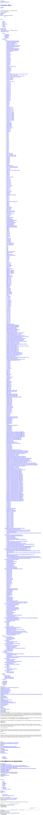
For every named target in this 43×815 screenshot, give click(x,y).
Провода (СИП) (7, 621)
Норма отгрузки (9, 644)
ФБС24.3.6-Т (9, 283)
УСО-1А (8, 231)
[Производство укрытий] (5, 689)
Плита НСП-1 (9, 207)
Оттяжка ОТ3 (9, 582)
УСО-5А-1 (8, 236)
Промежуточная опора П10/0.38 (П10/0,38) (14, 337)
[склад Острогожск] (4, 703)
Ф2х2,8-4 (8, 193)
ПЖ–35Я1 (8, 387)
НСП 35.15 (9, 209)
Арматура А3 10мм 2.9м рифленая (13, 41)
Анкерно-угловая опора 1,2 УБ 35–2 (13, 343)
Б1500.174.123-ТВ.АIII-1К (11, 508)
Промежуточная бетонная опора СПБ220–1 (14, 492)
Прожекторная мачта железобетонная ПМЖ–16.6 (15, 431)
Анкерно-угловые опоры (11, 610)
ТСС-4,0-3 (8, 313)
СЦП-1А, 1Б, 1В (10, 127)
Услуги (4, 635)
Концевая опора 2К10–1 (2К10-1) (13, 455)
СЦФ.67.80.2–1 (9, 426)
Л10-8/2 (8, 256)
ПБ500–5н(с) (9, 385)
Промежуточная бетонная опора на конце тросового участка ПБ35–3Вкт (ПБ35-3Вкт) (22, 464)
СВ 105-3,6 (9, 58)
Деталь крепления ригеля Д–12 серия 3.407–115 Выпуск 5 (17, 601)
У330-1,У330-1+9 (10, 78)
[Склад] (1, 706)
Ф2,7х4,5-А (9, 184)
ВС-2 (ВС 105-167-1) (10, 243)
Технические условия (6, 789)
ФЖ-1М (8, 274)
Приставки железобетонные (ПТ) (13, 538)
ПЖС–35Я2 (9, 388)
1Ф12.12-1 (8, 269)
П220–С (8, 379)
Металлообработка (10, 642)
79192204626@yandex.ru (4, 1)
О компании (7, 34)
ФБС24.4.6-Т (9, 284)
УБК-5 (8, 253)
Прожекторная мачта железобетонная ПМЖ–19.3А (16, 434)
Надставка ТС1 (9, 408)
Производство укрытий (11, 659)
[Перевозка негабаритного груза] (6, 701)
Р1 (7, 245)
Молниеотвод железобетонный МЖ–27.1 (14, 438)
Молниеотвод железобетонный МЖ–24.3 (14, 437)
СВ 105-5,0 (9, 59)
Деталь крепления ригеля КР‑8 (12, 600)
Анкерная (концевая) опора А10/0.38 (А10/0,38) (15, 339)
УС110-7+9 (9, 214)
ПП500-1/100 (9, 218)
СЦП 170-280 (9, 124)
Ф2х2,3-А (8, 190)
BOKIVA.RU (15, 798)
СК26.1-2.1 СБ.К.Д (10, 520)
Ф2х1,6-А (8, 187)
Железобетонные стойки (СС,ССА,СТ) (14, 529)
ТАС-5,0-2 (8, 323)
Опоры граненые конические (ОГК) (13, 619)
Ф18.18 (8, 164)
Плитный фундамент (10, 637)
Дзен (3, 786)
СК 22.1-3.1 (9, 84)
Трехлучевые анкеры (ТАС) (12, 531)
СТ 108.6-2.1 (9, 305)
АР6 (7, 248)
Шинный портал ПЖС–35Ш (12, 390)
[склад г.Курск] (3, 705)
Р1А (7, 246)
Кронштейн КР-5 (10, 597)
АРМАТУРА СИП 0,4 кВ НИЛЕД (13, 325)
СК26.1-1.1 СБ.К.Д (10, 519)
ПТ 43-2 (8, 103)
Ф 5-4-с (8, 144)
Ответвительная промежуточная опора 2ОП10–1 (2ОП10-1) (17, 450)
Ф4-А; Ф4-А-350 (10, 154)
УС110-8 (8, 216)
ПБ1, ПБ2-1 (9, 212)
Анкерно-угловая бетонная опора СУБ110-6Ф (15, 488)
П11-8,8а (8, 263)
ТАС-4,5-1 (8, 322)
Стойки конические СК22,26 (12, 668)
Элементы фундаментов (11, 634)
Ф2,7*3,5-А (9, 181)
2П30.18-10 (9, 290)
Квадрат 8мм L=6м (10, 47)
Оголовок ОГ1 (9, 409)
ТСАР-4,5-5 (9, 504)
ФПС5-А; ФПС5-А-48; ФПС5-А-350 (13, 170)
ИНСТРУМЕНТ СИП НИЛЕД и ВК (13, 329)
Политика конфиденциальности (6, 799)
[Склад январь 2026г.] (4, 697)
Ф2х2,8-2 (8, 192)
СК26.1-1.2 (9, 96)
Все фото (2, 707)
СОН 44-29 (9, 240)
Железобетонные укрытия (11, 194)
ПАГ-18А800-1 (9, 292)
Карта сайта (14, 799)
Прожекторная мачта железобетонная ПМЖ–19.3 (15, 433)
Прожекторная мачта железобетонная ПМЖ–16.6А (16, 432)
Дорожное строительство (11, 630)
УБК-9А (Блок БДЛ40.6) (11, 255)
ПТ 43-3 (8, 104)
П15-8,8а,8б (9, 264)
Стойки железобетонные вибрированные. (14, 661)
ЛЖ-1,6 (8, 202)
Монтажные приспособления (12, 226)
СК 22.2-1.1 (9, 87)
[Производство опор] (4, 693)
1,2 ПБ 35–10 (9, 368)
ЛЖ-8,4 (8, 206)
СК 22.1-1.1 (9, 82)
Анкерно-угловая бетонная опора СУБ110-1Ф (15, 481)
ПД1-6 (8, 294)
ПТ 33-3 (8, 101)
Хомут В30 (9, 413)
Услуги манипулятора (8, 650)
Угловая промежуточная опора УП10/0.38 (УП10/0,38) (16, 338)
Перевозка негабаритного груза (8, 795)
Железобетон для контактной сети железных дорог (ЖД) (15, 528)
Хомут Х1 (8, 412)
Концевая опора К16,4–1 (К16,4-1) (13, 467)
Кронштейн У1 (9, 420)
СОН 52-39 (9, 241)
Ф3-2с (8, 137)
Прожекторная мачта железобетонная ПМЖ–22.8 (15, 435)
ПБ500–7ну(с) (9, 386)
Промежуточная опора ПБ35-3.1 (12, 348)
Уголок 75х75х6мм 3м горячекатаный (13, 45)
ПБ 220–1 (8, 371)
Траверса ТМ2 (9, 403)
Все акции (2, 744)
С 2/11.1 (8, 298)
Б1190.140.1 (9, 507)
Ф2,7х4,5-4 (9, 183)
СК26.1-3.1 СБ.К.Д (10, 521)
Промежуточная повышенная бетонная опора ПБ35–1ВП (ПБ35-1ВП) (19, 458)
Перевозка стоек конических (12, 646)
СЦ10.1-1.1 (9, 129)
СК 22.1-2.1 (9, 83)
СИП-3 (8, 229)
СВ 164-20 (8, 64)
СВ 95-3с (8, 52)
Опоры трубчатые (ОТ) (11, 620)
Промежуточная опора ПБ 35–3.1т (13, 349)
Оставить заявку (2, 14)
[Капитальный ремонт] (4, 691)
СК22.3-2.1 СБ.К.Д (10, 515)
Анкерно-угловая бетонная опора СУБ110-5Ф (15, 487)
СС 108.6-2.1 (9, 301)
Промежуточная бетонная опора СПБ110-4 (14, 473)
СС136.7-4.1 (9, 303)
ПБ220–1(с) (9, 380)
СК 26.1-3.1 (9, 91)
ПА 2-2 (8, 198)
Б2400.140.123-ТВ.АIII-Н (11, 510)
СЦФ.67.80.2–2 (9, 429)
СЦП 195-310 (9, 125)
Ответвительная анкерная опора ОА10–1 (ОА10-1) (16, 335)
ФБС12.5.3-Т (9, 280)
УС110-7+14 (9, 215)
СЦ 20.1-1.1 (9, 121)
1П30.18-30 (9, 289)
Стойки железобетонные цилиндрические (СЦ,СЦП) (16, 543)
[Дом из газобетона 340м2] (5, 692)
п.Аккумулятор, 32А (10, 671)
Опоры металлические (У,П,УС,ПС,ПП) (12, 603)
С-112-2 (8, 65)
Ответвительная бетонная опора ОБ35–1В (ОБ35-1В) (16, 465)
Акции (4, 24)
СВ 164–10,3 (9, 68)
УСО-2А (8, 232)
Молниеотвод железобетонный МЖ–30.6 (14, 439)
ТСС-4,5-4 (8, 317)
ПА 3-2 (8, 200)
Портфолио (5, 783)
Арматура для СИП (10, 626)
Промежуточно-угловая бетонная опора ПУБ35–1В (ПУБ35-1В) (18, 459)
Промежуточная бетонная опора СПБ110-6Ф (15, 476)
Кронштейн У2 (9, 421)
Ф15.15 (8, 163)
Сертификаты (7, 35)
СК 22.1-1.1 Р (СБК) (10, 112)
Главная (4, 756)
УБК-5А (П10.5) (9, 254)
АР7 (7, 249)
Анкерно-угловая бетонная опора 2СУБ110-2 (15, 491)
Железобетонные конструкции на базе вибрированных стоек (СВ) (18, 549)
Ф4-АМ (8, 158)
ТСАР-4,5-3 (9, 502)
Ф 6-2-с (8, 146)
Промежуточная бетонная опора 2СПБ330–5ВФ (15, 499)
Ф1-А (8, 149)
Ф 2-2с (8, 135)
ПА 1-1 (8, 195)
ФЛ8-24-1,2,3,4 (9, 275)
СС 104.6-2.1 (9, 302)
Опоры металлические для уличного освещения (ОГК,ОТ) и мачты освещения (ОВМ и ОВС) (21, 617)
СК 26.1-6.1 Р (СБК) (10, 118)
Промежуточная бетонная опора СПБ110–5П (15, 475)
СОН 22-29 (9, 239)
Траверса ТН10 (9, 398)
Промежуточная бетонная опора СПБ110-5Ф (15, 474)
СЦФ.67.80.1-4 (9, 430)
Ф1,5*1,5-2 (9, 177)
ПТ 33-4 (8, 102)
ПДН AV (8, 287)
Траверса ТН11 (9, 399)
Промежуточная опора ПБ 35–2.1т (13, 347)
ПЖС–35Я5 (9, 389)
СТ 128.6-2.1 (9, 306)
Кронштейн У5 (9, 423)
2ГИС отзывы (2, 711)
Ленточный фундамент (11, 638)
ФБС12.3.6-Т (9, 277)
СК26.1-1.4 (9, 98)
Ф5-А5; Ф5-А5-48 (10, 176)
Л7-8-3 (8, 261)
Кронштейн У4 (9, 422)
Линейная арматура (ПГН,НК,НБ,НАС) (12, 559)
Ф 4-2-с (8, 139)
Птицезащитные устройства (12, 566)
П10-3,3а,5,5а (9, 262)
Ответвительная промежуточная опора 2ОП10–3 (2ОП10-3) (17, 452)
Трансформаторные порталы (12, 442)
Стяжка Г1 (8, 414)
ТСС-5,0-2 (8, 318)
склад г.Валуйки (7, 666)
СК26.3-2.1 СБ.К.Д (10, 527)
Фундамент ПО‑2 (10, 165)
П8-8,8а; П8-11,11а (10, 268)
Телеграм (4, 788)
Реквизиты (6, 36)
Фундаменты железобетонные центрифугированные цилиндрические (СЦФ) (20, 546)
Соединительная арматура (11, 222)
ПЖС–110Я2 (9, 393)
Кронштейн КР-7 (10, 599)
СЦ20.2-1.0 (9, 131)
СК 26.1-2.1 (9, 90)
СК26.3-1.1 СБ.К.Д (10, 526)
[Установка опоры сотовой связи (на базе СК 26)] (9, 687)
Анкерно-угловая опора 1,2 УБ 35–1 (13, 342)
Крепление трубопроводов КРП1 (13, 46)
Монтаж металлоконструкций (12, 641)
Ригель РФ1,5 (9, 444)
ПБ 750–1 (8, 375)
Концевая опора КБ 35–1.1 (11, 356)
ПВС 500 (8, 373)
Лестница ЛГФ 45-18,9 (11, 44)
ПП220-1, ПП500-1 (10, 217)
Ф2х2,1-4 (8, 189)
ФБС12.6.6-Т (9, 282)
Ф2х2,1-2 (8, 188)
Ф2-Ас (8, 152)
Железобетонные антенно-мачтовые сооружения (15, 629)
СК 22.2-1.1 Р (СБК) (10, 115)
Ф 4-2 (8, 138)
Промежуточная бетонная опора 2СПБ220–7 (15, 497)
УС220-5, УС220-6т (10, 77)
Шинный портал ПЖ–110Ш (12, 391)
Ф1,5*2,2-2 (9, 179)
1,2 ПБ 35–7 (9, 365)
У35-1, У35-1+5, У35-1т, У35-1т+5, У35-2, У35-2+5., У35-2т (17, 73)
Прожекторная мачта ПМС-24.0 (12, 425)
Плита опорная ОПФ (10, 324)
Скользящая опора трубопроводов (13, 40)
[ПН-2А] (2, 698)
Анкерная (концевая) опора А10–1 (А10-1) (14, 333)
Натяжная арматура (10, 221)
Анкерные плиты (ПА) (11, 536)
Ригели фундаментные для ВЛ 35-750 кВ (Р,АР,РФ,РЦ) (16, 539)
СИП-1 (8, 227)
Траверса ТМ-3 (9, 404)
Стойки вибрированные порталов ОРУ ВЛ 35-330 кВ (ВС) (17, 541)
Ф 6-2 (8, 145)
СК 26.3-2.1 (9, 94)
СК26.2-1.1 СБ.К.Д (10, 525)
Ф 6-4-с (8, 148)
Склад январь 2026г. (10, 672)
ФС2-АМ (8, 169)
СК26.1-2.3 (9, 100)
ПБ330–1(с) (9, 383)
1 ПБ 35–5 (8, 363)
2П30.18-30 (9, 291)
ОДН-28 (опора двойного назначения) (13, 443)
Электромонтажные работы (12, 654)
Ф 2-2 (8, 134)
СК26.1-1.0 (9, 95)
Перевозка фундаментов (11, 647)
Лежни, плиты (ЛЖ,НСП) (11, 537)
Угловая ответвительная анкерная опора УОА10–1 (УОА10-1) (18, 336)
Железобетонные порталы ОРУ (12, 555)
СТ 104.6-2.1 (9, 304)
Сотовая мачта (9, 655)
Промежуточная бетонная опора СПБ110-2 (14, 471)
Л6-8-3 (8, 260)
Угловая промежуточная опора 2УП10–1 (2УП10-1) (16, 453)
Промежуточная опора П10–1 (12, 330)
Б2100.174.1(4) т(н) (10, 509)
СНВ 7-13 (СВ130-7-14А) (11, 66)
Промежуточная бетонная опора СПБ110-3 (14, 472)
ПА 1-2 (8, 196)
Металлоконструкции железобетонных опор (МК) (14, 568)
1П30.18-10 (9, 288)
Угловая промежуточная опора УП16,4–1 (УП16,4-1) (16, 469)
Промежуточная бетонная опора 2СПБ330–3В (15, 498)
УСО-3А (8, 233)
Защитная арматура (10, 224)
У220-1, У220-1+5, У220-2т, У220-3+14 (14, 76)
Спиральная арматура (10, 565)
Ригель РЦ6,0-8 (9, 448)
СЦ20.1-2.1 (9, 130)
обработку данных (10, 804)
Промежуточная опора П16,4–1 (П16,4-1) (14, 468)
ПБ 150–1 (8, 370)
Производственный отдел (9, 678)
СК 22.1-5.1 (9, 86)
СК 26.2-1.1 (9, 93)
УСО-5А (8, 235)
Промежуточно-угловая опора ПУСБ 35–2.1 (14, 353)
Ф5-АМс (8, 161)
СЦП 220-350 (9, 126)
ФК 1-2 (8, 133)
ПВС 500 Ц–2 (9, 374)
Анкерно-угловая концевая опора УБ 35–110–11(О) (16, 359)
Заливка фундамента (8, 636)
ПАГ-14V (8, 286)
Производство (7, 640)
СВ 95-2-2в (9, 54)
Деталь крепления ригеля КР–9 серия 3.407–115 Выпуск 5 (17, 602)
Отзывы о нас (2, 708)
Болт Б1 (8, 424)
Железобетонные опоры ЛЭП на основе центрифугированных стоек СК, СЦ (20, 554)
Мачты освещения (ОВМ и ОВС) (13, 618)
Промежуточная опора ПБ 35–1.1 (13, 344)
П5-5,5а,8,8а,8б (9, 265)
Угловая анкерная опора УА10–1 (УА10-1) (14, 334)
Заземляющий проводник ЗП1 (12, 416)
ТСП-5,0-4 (8, 311)
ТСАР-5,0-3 (9, 506)
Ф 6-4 (8, 147)
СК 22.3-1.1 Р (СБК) (10, 116)
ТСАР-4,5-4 (9, 503)
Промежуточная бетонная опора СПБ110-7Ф (15, 477)
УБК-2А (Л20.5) (9, 252)
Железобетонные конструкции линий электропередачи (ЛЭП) (16, 548)
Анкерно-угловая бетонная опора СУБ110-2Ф (15, 483)
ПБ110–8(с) (9, 378)
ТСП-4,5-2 (8, 307)
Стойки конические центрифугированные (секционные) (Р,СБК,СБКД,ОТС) (20, 544)
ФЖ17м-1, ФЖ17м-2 (10, 271)
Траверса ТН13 (9, 401)
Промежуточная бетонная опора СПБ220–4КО (15, 494)
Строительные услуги (8, 652)
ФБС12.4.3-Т (9, 278)
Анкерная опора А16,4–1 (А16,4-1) (13, 466)
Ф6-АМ (8, 162)
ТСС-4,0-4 (8, 314)
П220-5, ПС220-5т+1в (11, 211)
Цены (4, 781)
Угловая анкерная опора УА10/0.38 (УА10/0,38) (15, 340)
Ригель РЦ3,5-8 (9, 447)
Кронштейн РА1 (10, 418)
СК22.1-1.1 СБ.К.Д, (10, 512)
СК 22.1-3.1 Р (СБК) (10, 114)
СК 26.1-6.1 (9, 92)
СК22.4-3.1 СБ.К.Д (10, 518)
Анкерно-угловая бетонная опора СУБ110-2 (14, 482)
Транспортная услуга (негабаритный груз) (12, 645)
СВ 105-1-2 (9, 56)
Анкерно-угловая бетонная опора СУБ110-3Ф (15, 484)
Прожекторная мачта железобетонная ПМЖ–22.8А (16, 436)
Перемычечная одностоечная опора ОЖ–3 (14, 396)
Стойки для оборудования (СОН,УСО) (14, 542)
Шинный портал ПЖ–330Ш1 (12, 395)
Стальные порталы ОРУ (11, 615)
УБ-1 (7, 237)
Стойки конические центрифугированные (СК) (15, 545)
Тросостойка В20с (10, 407)
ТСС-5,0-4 (8, 320)
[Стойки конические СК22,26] (6, 699)
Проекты (2, 790)
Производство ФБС (10, 660)
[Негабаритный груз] (4, 700)
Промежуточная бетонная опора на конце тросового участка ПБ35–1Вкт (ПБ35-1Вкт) (22, 463)
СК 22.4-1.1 (9, 88)
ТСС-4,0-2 (8, 312)
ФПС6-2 (8, 171)
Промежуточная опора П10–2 (12, 331)
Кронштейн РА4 (10, 419)
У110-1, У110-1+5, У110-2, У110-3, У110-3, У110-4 (15, 75)
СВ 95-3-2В (9, 55)
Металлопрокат (9, 611)
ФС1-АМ (8, 168)
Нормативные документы (9, 677)
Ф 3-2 (8, 136)
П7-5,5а (8, 267)
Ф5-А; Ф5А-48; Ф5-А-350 (11, 155)
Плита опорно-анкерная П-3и (12, 201)
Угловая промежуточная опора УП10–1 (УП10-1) (15, 332)
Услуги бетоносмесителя (9, 649)
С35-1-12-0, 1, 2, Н (10, 110)
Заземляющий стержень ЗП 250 (12, 417)
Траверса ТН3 (9, 397)
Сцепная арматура (10, 219)
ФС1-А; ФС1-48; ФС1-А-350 (12, 166)
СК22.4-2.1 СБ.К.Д (10, 517)
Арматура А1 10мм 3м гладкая (12, 43)
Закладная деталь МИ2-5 (11, 42)
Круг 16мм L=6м (10, 51)
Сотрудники (7, 37)
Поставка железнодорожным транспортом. (12, 643)
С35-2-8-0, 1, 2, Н (10, 107)
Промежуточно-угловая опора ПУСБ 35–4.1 (14, 354)
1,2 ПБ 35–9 (9, 367)
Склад (8, 667)
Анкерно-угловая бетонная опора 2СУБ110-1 (15, 489)
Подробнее (2, 748)
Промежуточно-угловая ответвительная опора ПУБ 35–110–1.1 (18, 357)
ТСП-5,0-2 (8, 308)
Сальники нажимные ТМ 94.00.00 (13, 48)
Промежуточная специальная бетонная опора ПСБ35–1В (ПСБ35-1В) (19, 461)
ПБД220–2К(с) (9, 381)
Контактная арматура (10, 223)
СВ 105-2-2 (9, 57)
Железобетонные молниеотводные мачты (14, 632)
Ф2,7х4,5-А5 (9, 186)
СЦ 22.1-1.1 (9, 122)
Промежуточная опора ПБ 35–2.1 (13, 346)
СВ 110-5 (8, 53)
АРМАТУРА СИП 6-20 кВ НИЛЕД (13, 326)
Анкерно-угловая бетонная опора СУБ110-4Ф (15, 486)
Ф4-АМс (8, 159)
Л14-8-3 (8, 258)
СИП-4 (8, 230)
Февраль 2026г (9, 669)
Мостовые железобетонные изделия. (13, 633)
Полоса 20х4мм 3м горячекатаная (13, 49)
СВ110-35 (8, 61)
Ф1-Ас (8, 150)
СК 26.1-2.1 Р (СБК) (10, 119)
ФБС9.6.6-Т (9, 285)
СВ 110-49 (8, 62)
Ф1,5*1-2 (8, 178)
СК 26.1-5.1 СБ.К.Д (10, 523)
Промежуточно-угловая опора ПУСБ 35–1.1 (14, 352)
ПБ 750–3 (8, 376)
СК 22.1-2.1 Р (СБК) (10, 113)
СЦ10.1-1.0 (9, 128)
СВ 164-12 (8, 63)
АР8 (7, 250)
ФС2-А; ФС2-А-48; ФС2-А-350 (12, 167)
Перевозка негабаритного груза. (10, 662)
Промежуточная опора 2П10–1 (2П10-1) (14, 449)
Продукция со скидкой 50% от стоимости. (12, 664)
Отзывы (6, 38)
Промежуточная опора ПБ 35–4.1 (13, 350)
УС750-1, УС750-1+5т (11, 81)
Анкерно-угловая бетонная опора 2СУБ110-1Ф (15, 490)
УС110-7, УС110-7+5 (10, 213)
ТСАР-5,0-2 (9, 505)
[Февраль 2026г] (3, 696)
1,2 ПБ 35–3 (9, 362)
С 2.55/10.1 (9, 297)
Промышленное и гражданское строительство (13, 627)
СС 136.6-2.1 (9, 299)
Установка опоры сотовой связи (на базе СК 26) (15, 653)
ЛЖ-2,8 (8, 203)
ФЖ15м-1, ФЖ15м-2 (10, 273)
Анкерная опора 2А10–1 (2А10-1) (13, 454)
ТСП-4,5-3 (8, 309)
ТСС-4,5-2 (8, 315)
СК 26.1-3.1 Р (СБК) (10, 120)
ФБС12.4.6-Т (9, 279)
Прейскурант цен (8, 676)
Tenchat (4, 785)
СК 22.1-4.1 (9, 85)
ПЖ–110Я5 (9, 392)
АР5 (7, 247)
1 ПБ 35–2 (8, 361)
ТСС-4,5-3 (8, 316)
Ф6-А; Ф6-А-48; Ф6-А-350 (11, 156)
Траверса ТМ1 (9, 402)
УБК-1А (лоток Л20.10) (11, 251)
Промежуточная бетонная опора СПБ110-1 (14, 470)
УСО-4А (8, 234)
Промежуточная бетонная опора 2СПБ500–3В (15, 500)
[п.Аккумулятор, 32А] (4, 704)
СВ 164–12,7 (9, 71)
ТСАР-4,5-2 (9, 501)
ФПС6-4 (8, 172)
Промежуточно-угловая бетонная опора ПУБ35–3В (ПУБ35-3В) (18, 460)
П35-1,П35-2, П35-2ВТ (11, 210)
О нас (4, 21)
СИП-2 (8, 228)
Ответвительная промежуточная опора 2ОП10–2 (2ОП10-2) (17, 451)
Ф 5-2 (8, 141)
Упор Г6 (8, 415)
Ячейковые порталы (10, 441)
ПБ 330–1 (8, 372)
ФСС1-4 (8, 173)
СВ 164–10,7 (9, 69)
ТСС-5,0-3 (8, 319)
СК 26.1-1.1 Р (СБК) (10, 117)
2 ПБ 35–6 (8, 364)
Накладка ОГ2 (9, 410)
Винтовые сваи (9, 639)
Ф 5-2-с (8, 142)
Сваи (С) (8, 540)
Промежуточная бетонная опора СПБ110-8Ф (15, 478)
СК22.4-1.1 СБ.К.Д (10, 516)
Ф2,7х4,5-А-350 (9, 185)
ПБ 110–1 (8, 369)
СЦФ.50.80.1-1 (9, 427)
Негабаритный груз (10, 663)
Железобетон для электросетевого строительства (13, 534)
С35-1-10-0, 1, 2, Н (10, 108)
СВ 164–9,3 (9, 67)
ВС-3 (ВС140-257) (10, 244)
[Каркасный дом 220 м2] (4, 688)
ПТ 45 (8, 105)
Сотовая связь (2, 791)
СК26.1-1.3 (9, 97)
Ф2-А (8, 151)
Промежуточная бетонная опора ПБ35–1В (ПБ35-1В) (16, 456)
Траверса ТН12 (9, 400)
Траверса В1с (9, 405)
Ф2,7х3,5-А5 (9, 182)
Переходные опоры (10, 613)
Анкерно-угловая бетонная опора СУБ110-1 (14, 480)
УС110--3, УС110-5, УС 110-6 (12, 74)
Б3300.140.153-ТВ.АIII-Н (11, 511)
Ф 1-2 (8, 132)
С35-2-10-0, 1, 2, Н (10, 109)
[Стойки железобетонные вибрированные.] (8, 702)
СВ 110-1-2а (9, 60)
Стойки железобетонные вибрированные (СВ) (15, 535)
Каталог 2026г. (7, 675)
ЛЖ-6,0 (8, 205)
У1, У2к (8, 80)
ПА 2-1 (8, 197)
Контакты (4, 26)
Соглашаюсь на (8, 804)
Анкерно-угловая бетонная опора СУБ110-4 (14, 485)
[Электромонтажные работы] (5, 690)
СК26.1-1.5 (9, 99)
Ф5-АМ (8, 160)
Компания (4, 757)
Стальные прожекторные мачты (12, 616)
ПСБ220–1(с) (9, 382)
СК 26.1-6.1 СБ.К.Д (10, 524)
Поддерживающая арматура (12, 220)
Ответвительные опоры (11, 612)
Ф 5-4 (8, 143)
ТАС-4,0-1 (8, 321)
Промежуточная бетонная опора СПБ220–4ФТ (15, 495)
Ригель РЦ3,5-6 (9, 446)
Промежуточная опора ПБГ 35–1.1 (13, 351)
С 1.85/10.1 (9, 296)
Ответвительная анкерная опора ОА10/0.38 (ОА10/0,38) (17, 341)
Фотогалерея (5, 23)
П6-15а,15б (9, 266)
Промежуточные (10, 614)
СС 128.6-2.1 (9, 300)
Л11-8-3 (8, 257)
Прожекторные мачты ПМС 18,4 (12, 50)
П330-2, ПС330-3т (10, 79)
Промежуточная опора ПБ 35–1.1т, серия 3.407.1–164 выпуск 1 (18, 345)
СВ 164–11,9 (9, 70)
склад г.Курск (7, 670)
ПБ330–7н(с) (9, 384)
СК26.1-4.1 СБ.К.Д (10, 522)
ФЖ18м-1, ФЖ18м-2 (10, 270)
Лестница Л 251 (9, 583)
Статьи (4, 25)
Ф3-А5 (8, 175)
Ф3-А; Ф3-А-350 (10, 153)
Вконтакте (4, 787)
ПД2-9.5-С (8, 295)
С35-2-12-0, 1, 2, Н (10, 111)
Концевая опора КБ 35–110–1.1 (12, 358)
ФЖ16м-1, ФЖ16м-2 (10, 272)
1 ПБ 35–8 (8, 366)
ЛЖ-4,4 (8, 204)
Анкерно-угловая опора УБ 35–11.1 (13, 355)
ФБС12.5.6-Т (9, 281)
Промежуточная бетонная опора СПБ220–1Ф (15, 493)
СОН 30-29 (9, 238)
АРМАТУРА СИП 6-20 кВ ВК (12, 328)
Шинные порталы (10, 440)
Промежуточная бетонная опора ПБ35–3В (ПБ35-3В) (16, 457)
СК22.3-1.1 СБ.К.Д (10, 514)
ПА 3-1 (8, 199)
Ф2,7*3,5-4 (9, 180)
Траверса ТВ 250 (10, 406)
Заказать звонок (3, 12)
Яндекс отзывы (3, 710)
